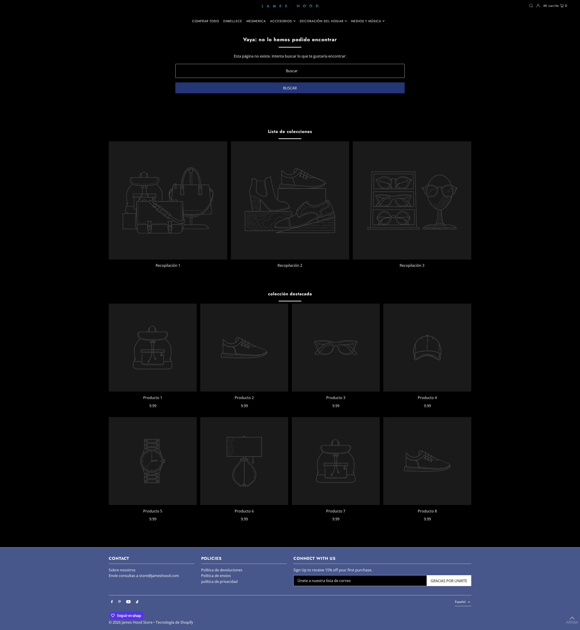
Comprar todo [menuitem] (205, 21)
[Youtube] (128, 602)
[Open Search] (531, 5)
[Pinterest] (119, 602)
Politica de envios (216, 575)
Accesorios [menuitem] (281, 21)
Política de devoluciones (221, 569)
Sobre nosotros (122, 569)
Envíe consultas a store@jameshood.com (144, 575)
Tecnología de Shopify (174, 622)
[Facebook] (112, 602)
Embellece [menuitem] (232, 21)
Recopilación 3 (412, 265)
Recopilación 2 (290, 265)
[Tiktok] (137, 602)
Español (460, 601)
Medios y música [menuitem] (366, 21)
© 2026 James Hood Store (130, 622)
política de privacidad (219, 581)
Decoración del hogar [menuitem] (321, 21)
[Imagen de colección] (168, 200)
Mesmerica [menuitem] (256, 21)
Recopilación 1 (168, 265)
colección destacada (290, 294)
